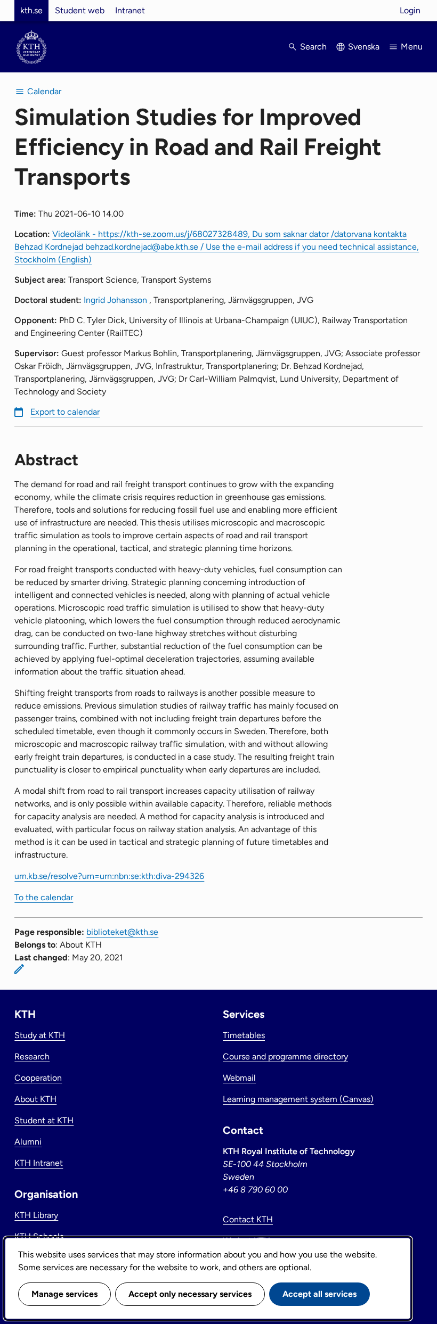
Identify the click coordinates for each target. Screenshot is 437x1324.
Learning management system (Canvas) (298, 1099)
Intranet (130, 10)
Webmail (239, 1078)
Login (410, 10)
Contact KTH (248, 1219)
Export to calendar (65, 412)
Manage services (64, 1294)
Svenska (363, 47)
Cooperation (38, 1078)
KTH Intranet (38, 1163)
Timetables (244, 1035)
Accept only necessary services (190, 1294)
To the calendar (43, 897)
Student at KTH (44, 1120)
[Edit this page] (19, 969)
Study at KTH (39, 1035)
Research (32, 1056)
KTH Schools (38, 1236)
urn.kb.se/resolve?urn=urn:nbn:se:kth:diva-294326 (109, 876)
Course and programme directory (285, 1056)
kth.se (31, 10)
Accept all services (319, 1294)
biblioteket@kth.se (122, 932)
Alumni (28, 1142)
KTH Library (36, 1215)
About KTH (35, 1099)
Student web (79, 10)
